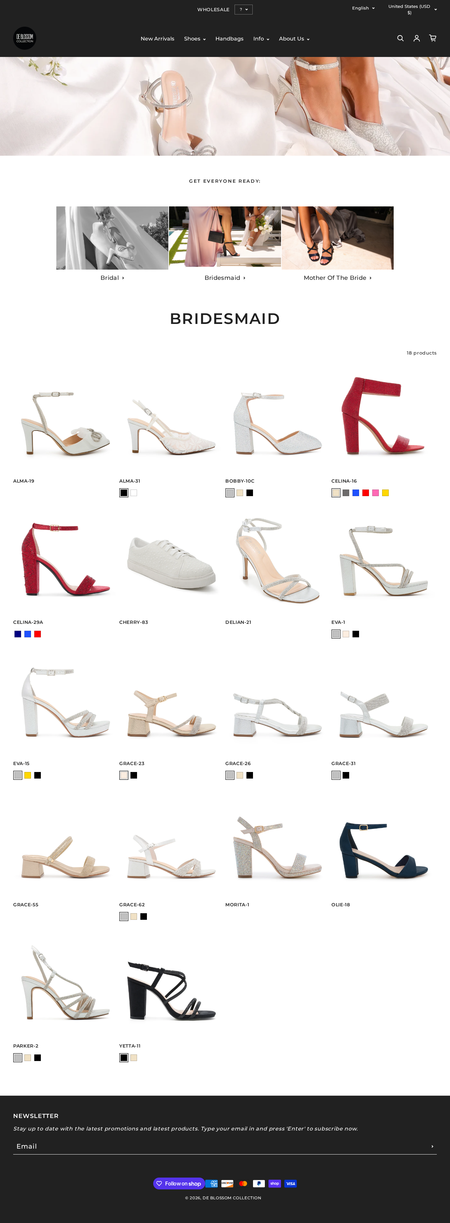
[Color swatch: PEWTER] (346, 493)
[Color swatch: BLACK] (124, 493)
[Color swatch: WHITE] (133, 493)
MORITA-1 (237, 904)
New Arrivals (157, 39)
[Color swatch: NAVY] (17, 634)
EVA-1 (338, 622)
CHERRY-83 (133, 622)
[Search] (401, 38)
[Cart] (433, 38)
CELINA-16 (344, 481)
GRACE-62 (132, 904)
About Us (292, 39)
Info (259, 39)
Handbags (229, 39)
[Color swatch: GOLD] (385, 493)
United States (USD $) (409, 9)
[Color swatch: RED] (365, 493)
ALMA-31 (129, 481)
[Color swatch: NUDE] (240, 493)
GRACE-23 (132, 763)
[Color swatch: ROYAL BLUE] (355, 493)
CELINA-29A (28, 622)
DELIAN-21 (238, 622)
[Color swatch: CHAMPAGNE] (346, 634)
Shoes (193, 39)
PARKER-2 (26, 1046)
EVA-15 (21, 763)
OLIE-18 (340, 904)
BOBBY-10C (239, 481)
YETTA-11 (130, 1046)
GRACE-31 (343, 763)
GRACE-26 (238, 763)
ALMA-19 (24, 481)
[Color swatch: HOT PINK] (375, 493)
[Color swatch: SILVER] (230, 493)
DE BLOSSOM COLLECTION (232, 1197)
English (360, 8)
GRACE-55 (26, 904)
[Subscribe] (433, 1146)
